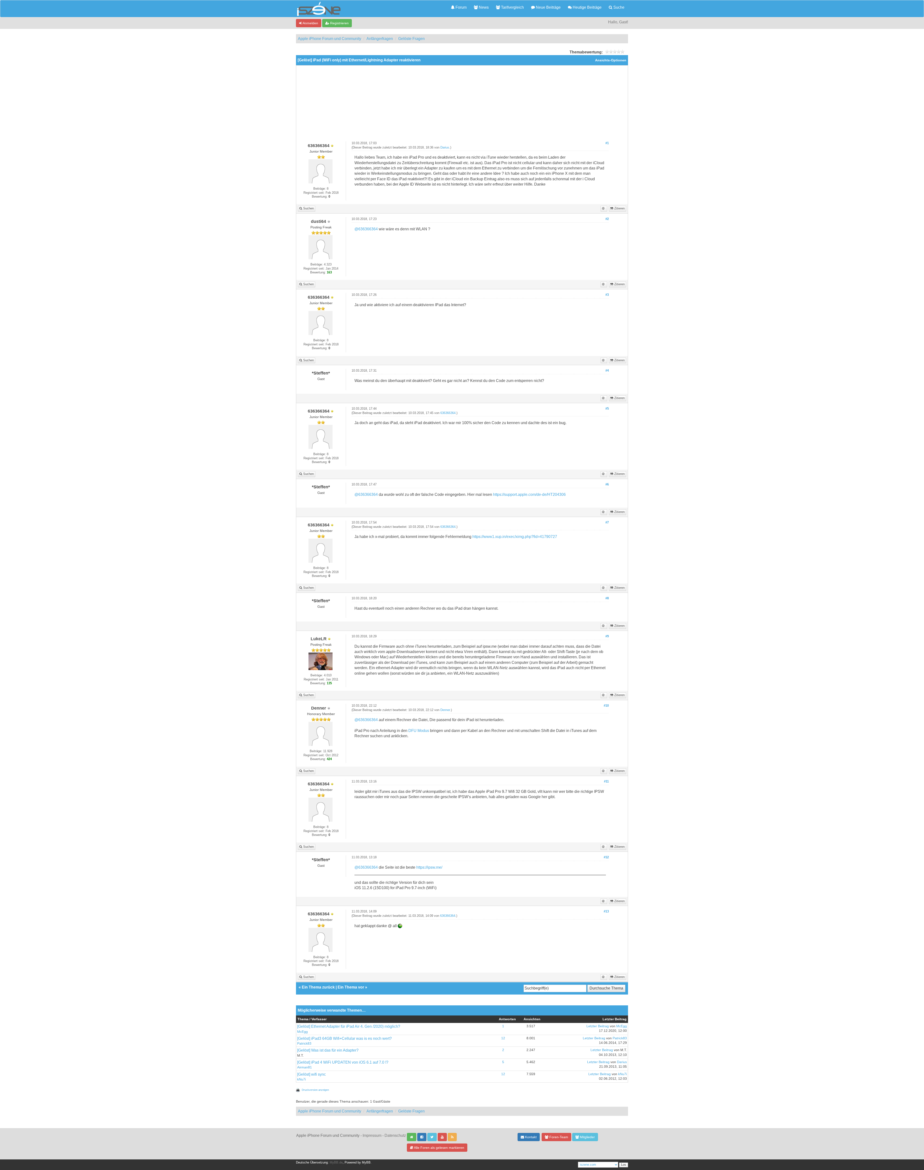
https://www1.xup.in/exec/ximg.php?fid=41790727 (514, 537)
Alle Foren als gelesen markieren (438, 1148)
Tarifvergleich (512, 7)
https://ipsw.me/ (429, 867)
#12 (606, 857)
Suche (618, 7)
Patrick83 (304, 1043)
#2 (607, 219)
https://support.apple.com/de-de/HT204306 (529, 494)
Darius (444, 147)
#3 (607, 295)
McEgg (302, 1032)
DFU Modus (418, 731)
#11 (606, 781)
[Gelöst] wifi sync (311, 1074)
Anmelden (310, 23)
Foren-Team (558, 1137)
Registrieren (339, 23)
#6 (607, 484)
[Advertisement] (462, 105)
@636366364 (366, 229)
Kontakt (530, 1137)
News (483, 7)
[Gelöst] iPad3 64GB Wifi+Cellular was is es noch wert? (344, 1038)
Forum (461, 7)
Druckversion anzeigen (315, 1089)
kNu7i (301, 1079)
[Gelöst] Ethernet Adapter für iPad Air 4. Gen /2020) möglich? (348, 1026)
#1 (607, 143)
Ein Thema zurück (318, 987)
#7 (607, 522)
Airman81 (304, 1067)
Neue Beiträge (548, 7)
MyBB (366, 1162)
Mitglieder (587, 1137)
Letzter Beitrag (597, 1026)
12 (503, 1038)
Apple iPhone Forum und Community (329, 39)
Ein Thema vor (351, 987)
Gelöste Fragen (411, 39)
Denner (445, 710)
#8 (607, 598)
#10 (606, 705)
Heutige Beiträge (587, 7)
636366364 (448, 413)
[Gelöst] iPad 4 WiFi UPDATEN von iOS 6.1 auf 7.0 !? (342, 1062)
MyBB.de (336, 1162)
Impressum (372, 1135)
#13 (606, 911)
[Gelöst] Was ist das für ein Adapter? (328, 1050)
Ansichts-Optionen (610, 60)
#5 (607, 408)
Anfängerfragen (379, 39)
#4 (607, 370)
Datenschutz (395, 1135)
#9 (607, 636)
